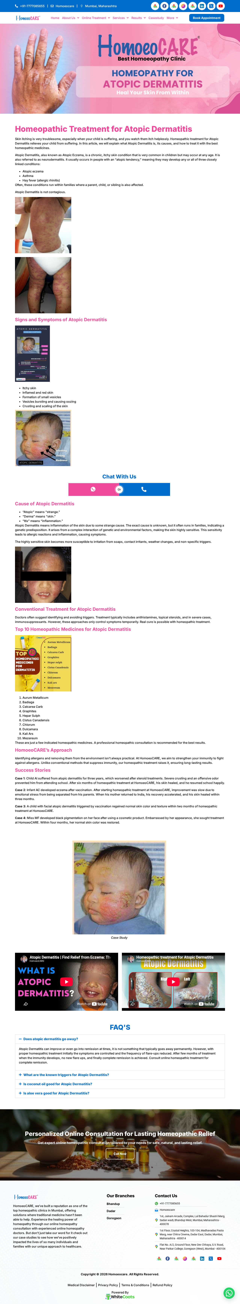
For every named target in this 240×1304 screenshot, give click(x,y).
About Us (68, 18)
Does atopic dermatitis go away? (50, 1039)
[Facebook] (164, 6)
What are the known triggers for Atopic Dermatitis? (66, 1075)
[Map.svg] (155, 6)
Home (55, 18)
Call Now (120, 1154)
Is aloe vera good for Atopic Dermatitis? (56, 1093)
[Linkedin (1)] (202, 6)
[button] (120, 1039)
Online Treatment (94, 18)
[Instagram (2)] (183, 6)
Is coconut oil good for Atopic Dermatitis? (57, 1084)
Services (119, 18)
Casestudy (156, 18)
